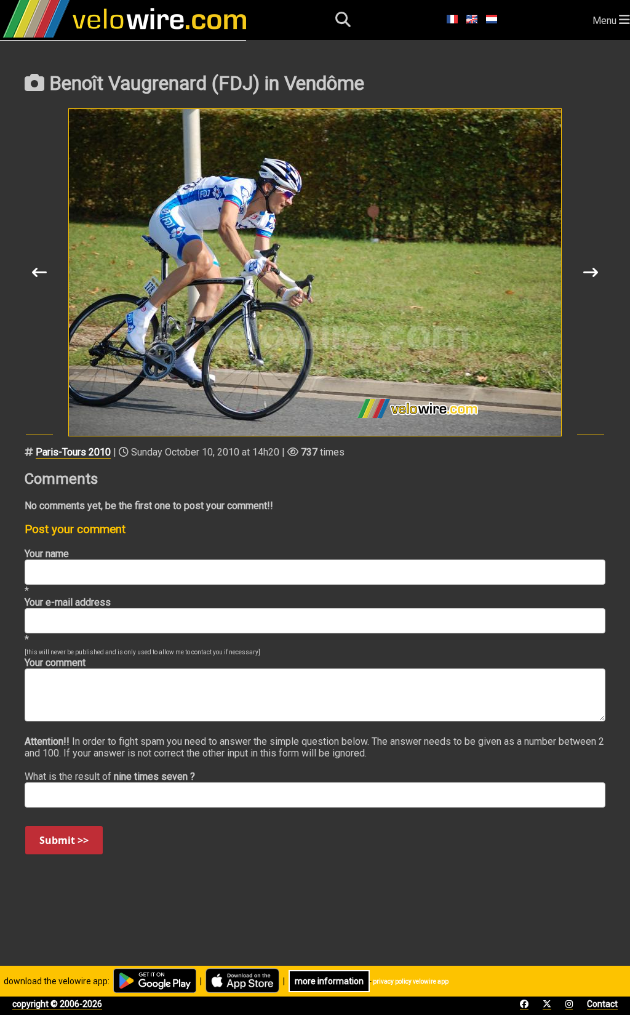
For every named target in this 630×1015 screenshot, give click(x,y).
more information (329, 981)
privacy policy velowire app (411, 981)
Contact (602, 1004)
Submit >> (64, 840)
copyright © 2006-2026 (57, 1004)
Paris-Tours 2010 (73, 452)
